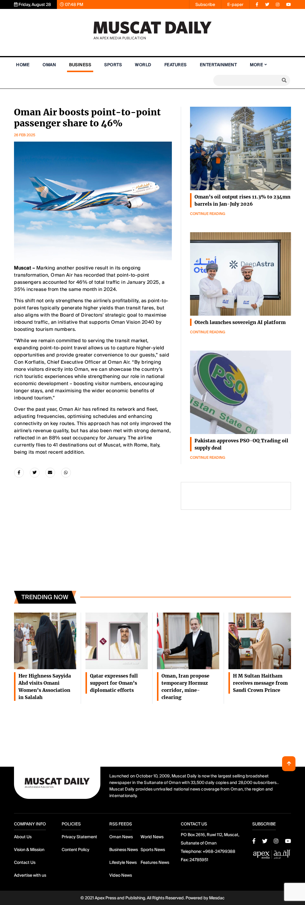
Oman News (121, 836)
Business (80, 64)
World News (152, 836)
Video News (120, 875)
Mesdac (217, 898)
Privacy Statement (79, 836)
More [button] (256, 64)
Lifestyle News (123, 862)
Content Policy (75, 849)
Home (22, 64)
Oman (49, 64)
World (143, 64)
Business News (123, 849)
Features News (155, 862)
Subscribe (205, 4)
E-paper (235, 4)
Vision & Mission (29, 849)
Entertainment (218, 64)
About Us (23, 836)
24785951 (198, 859)
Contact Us (24, 862)
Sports (113, 64)
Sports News (153, 849)
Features (175, 64)
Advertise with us (30, 875)
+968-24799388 (219, 851)
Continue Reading (207, 213)
